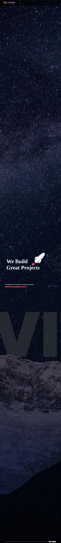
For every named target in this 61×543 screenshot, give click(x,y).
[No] (59, 541)
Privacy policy (54, 541)
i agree (50, 541)
